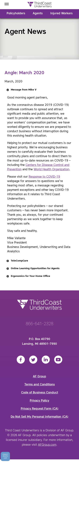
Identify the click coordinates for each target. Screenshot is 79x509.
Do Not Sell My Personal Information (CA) (39, 416)
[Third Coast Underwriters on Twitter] (33, 360)
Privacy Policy (39, 400)
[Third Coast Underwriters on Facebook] (21, 360)
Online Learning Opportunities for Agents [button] (35, 268)
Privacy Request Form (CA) (39, 408)
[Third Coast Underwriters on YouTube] (58, 360)
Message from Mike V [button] (23, 90)
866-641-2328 (39, 324)
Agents (38, 13)
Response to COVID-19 (44, 176)
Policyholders (16, 13)
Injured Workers (61, 13)
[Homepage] (39, 4)
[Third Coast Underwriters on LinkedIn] (46, 360)
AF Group (39, 376)
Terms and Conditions (39, 384)
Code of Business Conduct (39, 392)
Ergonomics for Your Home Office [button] (30, 276)
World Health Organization (51, 169)
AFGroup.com (47, 444)
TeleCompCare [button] (19, 261)
